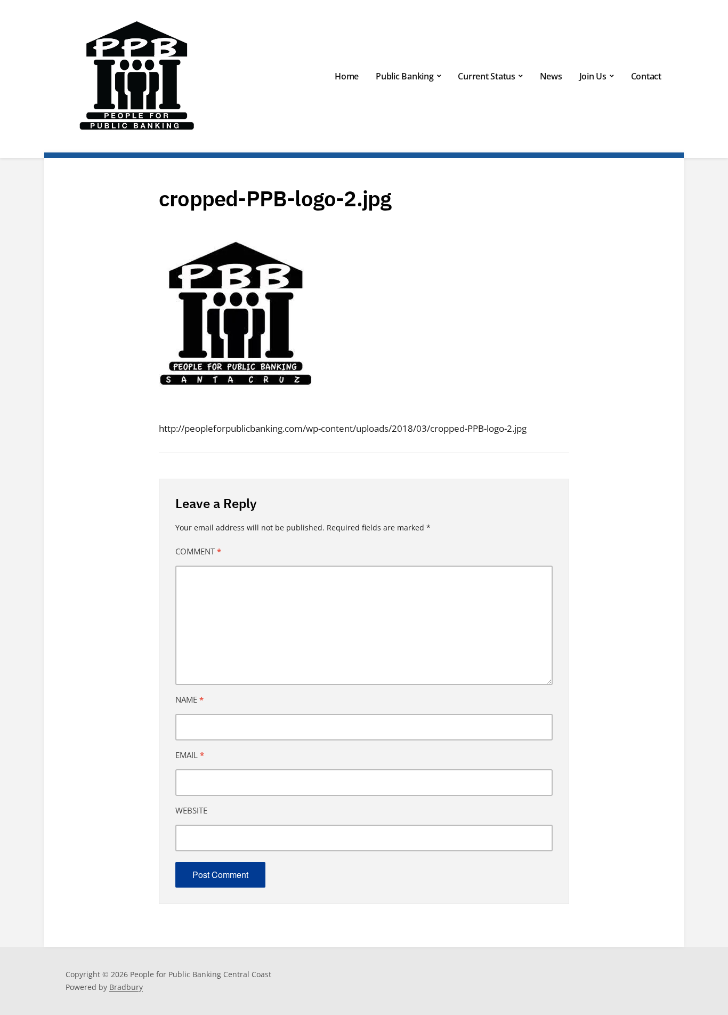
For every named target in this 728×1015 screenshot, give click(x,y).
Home (347, 76)
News (551, 76)
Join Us (592, 76)
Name (189, 699)
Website (191, 810)
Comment (198, 551)
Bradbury (126, 987)
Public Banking (405, 76)
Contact (646, 76)
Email (189, 755)
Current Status (486, 76)
